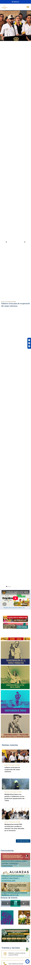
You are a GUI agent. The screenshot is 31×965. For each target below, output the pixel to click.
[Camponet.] (6, 901)
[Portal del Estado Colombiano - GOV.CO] (15, 2)
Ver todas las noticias (23, 841)
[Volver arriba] (27, 961)
